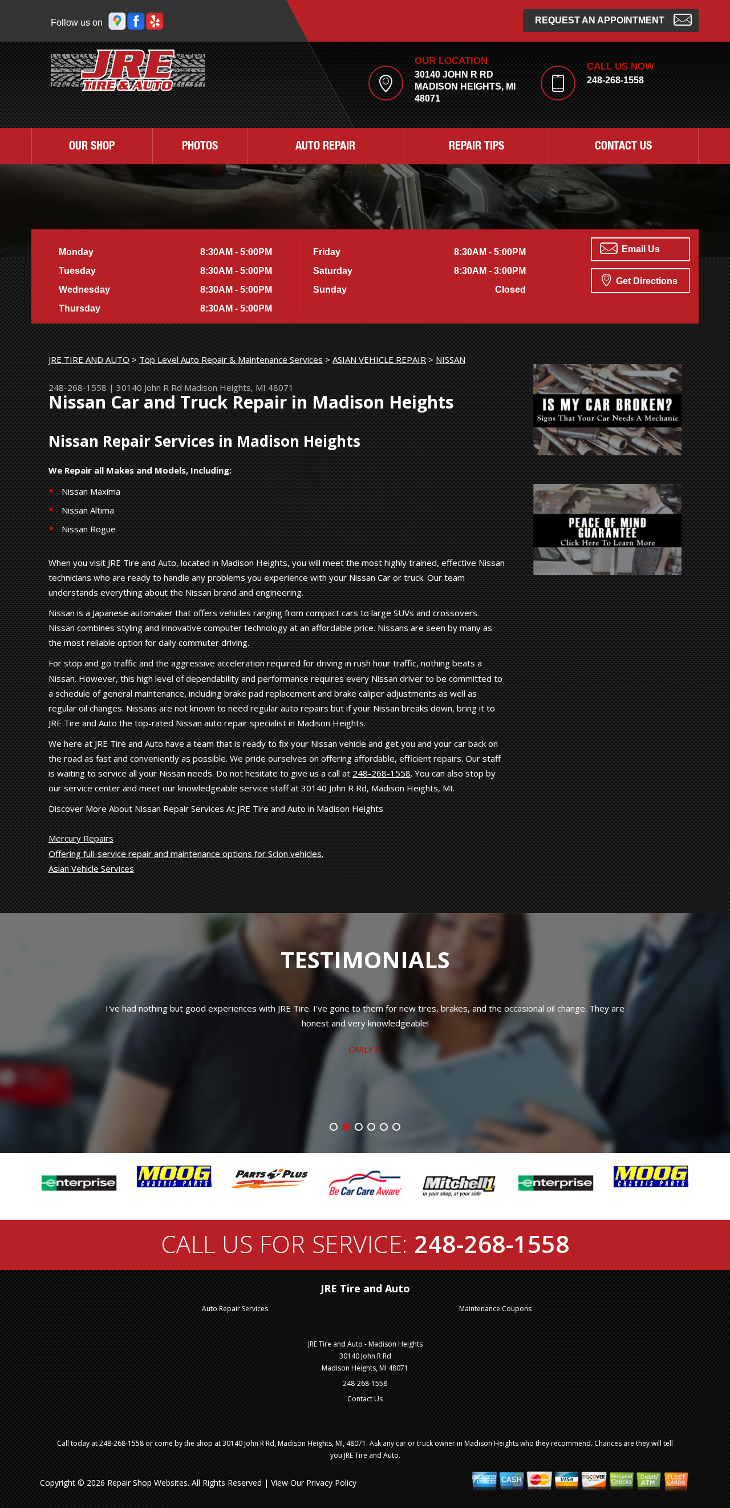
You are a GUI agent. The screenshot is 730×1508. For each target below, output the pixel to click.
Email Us (639, 249)
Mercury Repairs (80, 838)
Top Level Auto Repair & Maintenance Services (231, 359)
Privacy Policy (331, 1482)
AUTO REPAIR (325, 147)
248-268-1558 (615, 80)
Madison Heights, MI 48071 (239, 387)
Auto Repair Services (235, 1308)
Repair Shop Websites (147, 1482)
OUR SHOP (92, 147)
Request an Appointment (599, 20)
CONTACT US (623, 147)
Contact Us (365, 1399)
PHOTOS (200, 147)
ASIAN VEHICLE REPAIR (379, 359)
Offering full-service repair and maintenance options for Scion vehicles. (185, 853)
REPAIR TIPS (476, 147)
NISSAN (450, 359)
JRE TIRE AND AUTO (88, 359)
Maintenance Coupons (495, 1308)
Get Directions (646, 281)
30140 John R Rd (149, 387)
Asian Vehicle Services (91, 868)
